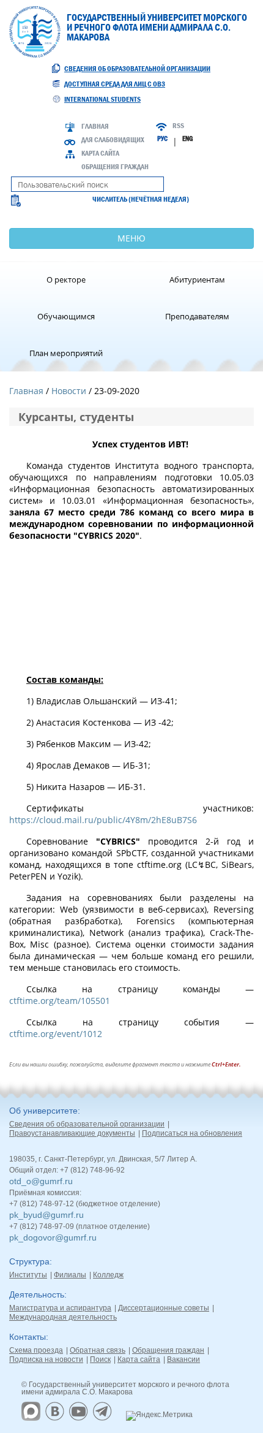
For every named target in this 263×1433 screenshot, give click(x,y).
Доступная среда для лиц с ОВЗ (114, 84)
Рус (162, 138)
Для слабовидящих (112, 139)
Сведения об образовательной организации (137, 68)
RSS (178, 125)
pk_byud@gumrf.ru (46, 1215)
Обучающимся (66, 316)
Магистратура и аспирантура (60, 1308)
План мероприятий (66, 353)
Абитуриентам (197, 279)
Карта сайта (100, 153)
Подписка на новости (46, 1359)
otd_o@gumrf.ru (41, 1181)
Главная (95, 126)
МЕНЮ (131, 238)
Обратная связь (97, 1350)
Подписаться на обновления (192, 1133)
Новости (68, 391)
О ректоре (66, 279)
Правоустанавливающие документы (72, 1133)
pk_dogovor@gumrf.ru (53, 1237)
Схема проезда (36, 1350)
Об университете (43, 1111)
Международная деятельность (63, 1317)
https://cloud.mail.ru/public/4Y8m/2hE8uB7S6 (103, 820)
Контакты (27, 1337)
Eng (187, 138)
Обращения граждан (115, 166)
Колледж (108, 1275)
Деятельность (36, 1294)
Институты (28, 1275)
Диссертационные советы (163, 1308)
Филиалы (70, 1275)
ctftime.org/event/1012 (55, 1034)
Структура (29, 1261)
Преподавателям (197, 316)
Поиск (100, 1359)
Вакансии (183, 1359)
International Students (102, 99)
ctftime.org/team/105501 (59, 1000)
